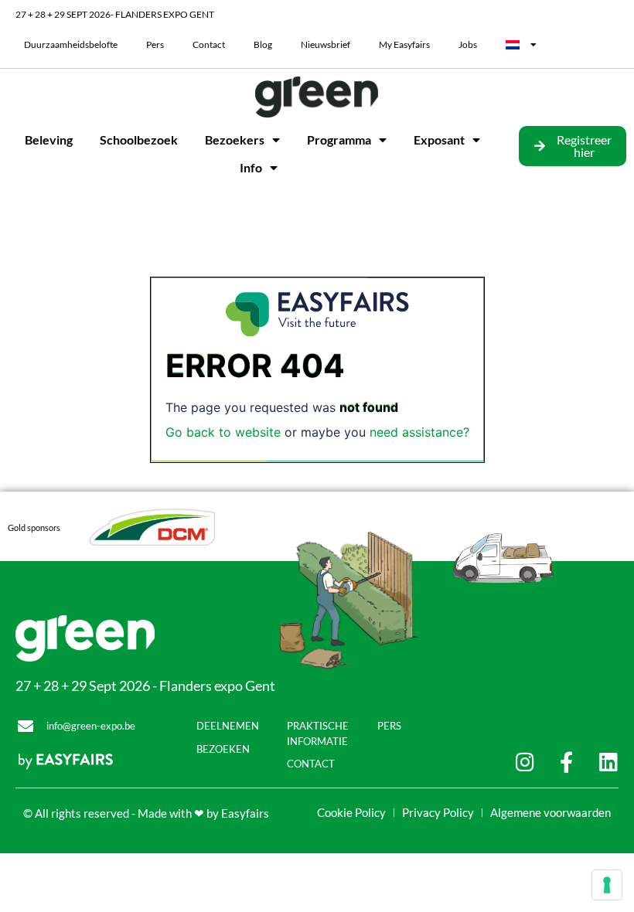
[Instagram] (524, 761)
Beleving (49, 139)
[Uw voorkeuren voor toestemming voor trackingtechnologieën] (607, 885)
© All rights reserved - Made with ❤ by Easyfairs (146, 813)
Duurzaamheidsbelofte (71, 44)
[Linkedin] (608, 761)
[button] (572, 146)
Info (251, 167)
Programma (339, 139)
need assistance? (419, 432)
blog (263, 44)
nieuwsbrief (325, 44)
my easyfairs (404, 44)
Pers (155, 44)
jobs (467, 44)
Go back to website (223, 432)
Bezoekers (234, 139)
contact (209, 44)
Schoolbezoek (139, 139)
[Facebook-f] (566, 761)
